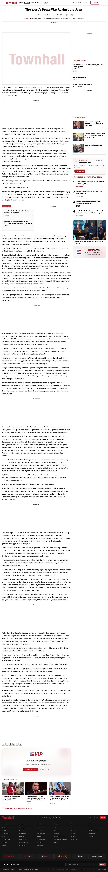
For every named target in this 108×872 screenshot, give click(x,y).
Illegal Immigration (23, 842)
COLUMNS (27, 3)
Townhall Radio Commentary (60, 839)
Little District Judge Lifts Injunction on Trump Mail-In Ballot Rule (94, 124)
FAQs (97, 817)
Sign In (90, 817)
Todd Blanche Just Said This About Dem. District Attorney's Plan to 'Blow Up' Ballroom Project (36, 799)
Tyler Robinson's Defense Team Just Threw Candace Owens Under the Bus (95, 135)
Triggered (56, 831)
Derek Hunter (40, 831)
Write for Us (74, 839)
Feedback (20, 869)
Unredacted (56, 833)
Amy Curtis (52, 804)
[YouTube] (59, 817)
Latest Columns (5, 833)
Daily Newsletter (92, 833)
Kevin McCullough (41, 833)
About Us (73, 828)
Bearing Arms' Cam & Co (59, 836)
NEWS (21, 3)
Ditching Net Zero (79, 77)
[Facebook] (56, 817)
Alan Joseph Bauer (41, 839)
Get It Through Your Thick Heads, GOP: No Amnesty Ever (88, 65)
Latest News (4, 831)
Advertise (73, 831)
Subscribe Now (44, 769)
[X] (49, 817)
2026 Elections (22, 828)
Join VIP (103, 817)
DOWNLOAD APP (76, 3)
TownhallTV (4, 842)
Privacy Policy (13, 869)
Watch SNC (91, 836)
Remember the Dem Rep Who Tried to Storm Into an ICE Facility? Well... (12, 798)
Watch (3, 836)
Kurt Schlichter (40, 828)
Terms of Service (5, 869)
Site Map (36, 869)
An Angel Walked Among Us (82, 84)
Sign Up (102, 864)
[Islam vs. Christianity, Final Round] (78, 148)
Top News (4, 828)
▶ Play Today (80, 171)
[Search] (101, 2)
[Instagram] (53, 817)
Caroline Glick (40, 15)
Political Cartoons (6, 839)
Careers (73, 833)
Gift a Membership (93, 831)
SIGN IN (86, 3)
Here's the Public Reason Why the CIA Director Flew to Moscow (89, 242)
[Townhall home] (8, 817)
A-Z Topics (22, 824)
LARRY (55, 828)
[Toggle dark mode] (105, 2)
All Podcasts (56, 842)
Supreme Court (22, 845)
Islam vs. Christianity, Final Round (93, 146)
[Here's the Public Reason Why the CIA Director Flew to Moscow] (89, 230)
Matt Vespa (5, 804)
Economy (21, 836)
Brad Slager (39, 836)
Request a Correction (28, 869)
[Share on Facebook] (61, 15)
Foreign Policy (22, 839)
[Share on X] (54, 15)
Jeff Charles (29, 804)
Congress (21, 831)
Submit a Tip (74, 836)
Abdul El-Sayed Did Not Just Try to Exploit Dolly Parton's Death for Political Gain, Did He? (59, 798)
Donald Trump (22, 833)
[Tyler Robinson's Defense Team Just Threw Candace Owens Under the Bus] (78, 137)
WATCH (33, 3)
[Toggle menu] (2, 2)
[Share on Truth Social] (57, 15)
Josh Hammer (40, 842)
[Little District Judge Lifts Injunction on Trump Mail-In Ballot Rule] (78, 125)
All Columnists (40, 845)
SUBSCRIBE (95, 3)
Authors (4, 845)
